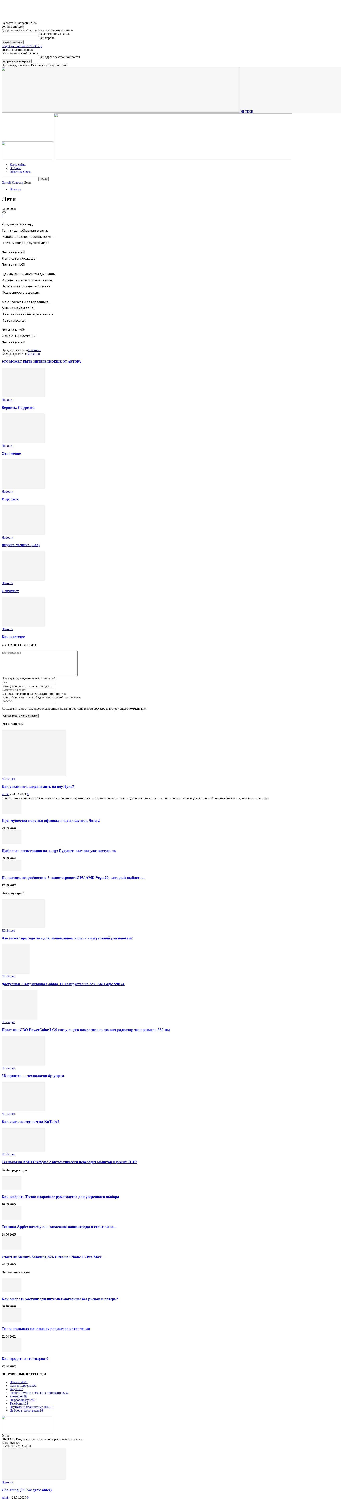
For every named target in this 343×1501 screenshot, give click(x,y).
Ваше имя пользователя (54, 33)
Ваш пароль (46, 38)
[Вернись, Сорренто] (23, 396)
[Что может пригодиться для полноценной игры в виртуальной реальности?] (23, 927)
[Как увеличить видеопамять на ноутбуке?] (34, 775)
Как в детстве (13, 637)
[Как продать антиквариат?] (11, 1351)
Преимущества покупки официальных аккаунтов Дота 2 (51, 820)
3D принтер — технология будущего (33, 1076)
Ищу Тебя (10, 499)
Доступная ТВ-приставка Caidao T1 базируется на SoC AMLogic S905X (63, 984)
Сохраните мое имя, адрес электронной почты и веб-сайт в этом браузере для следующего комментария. (76, 708)
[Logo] (28, 157)
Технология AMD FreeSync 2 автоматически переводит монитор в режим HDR (69, 1162)
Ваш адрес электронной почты (59, 57)
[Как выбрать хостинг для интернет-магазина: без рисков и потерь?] (11, 1291)
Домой (6, 182)
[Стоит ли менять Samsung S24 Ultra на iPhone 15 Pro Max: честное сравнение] (11, 1249)
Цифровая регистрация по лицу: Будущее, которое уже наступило (59, 851)
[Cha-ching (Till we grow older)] (34, 1478)
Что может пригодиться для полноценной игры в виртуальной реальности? (67, 938)
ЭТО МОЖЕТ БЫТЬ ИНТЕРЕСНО (28, 361)
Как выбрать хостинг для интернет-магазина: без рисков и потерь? (60, 1299)
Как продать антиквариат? (25, 1359)
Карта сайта (18, 164)
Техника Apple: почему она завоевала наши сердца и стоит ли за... (59, 1227)
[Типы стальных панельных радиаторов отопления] (11, 1321)
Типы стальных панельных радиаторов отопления (46, 1329)
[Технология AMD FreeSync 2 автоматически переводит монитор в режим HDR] (23, 1150)
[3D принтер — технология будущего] (23, 1064)
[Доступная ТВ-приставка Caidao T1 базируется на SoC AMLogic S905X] (16, 972)
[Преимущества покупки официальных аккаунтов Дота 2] (11, 813)
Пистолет (34, 350)
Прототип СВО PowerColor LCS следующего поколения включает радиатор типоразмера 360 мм (86, 1030)
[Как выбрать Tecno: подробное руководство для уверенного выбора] (11, 1189)
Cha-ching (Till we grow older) (27, 1490)
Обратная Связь (20, 171)
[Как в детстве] (23, 625)
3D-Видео (8, 778)
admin (5, 794)
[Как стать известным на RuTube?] (23, 1110)
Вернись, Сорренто (18, 407)
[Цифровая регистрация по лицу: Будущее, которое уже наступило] (11, 843)
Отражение (11, 453)
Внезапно (33, 353)
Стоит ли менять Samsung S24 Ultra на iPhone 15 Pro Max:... (53, 1257)
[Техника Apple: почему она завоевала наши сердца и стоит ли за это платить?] (11, 1219)
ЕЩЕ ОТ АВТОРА (67, 361)
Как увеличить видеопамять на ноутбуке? (38, 786)
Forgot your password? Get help (22, 46)
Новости (17, 182)
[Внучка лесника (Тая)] (23, 534)
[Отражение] (23, 442)
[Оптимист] (23, 579)
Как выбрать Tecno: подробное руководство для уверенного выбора (60, 1197)
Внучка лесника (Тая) (21, 545)
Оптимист (10, 591)
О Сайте (15, 168)
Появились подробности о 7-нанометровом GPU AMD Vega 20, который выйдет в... (73, 878)
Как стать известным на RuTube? (30, 1121)
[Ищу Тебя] (23, 488)
